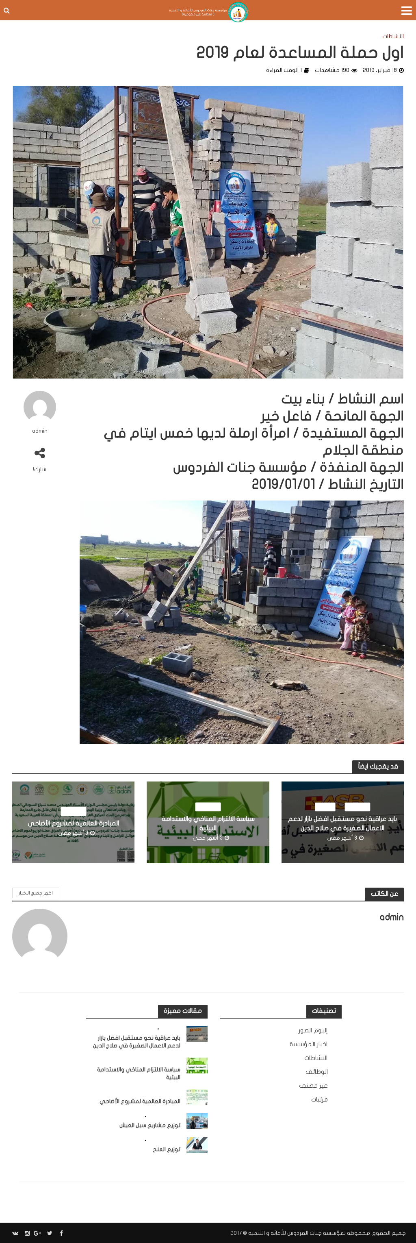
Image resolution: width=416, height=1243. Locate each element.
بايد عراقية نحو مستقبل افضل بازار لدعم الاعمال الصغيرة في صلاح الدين (342, 824)
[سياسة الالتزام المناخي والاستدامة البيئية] (197, 1065)
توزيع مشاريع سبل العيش (149, 1125)
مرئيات (325, 807)
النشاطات (393, 36)
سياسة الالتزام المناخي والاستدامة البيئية (208, 824)
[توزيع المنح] (197, 1145)
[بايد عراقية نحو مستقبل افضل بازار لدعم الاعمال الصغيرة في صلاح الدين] (197, 1033)
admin (40, 431)
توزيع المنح (166, 1149)
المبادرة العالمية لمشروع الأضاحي (73, 823)
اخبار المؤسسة (164, 1116)
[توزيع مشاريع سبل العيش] (197, 1121)
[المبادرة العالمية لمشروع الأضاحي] (197, 1097)
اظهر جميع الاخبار (36, 893)
